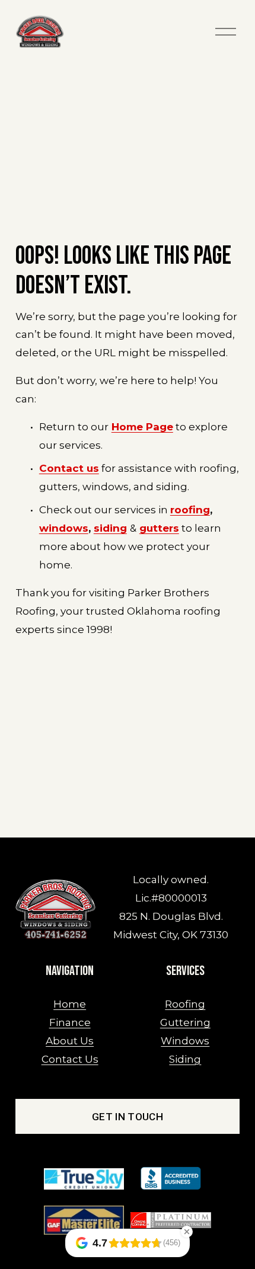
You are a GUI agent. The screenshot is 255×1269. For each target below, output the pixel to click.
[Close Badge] (187, 1232)
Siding (185, 1059)
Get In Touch (127, 1117)
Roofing (185, 1004)
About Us (70, 1040)
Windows (185, 1040)
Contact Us (70, 1059)
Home (69, 1004)
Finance (70, 1022)
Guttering (185, 1022)
